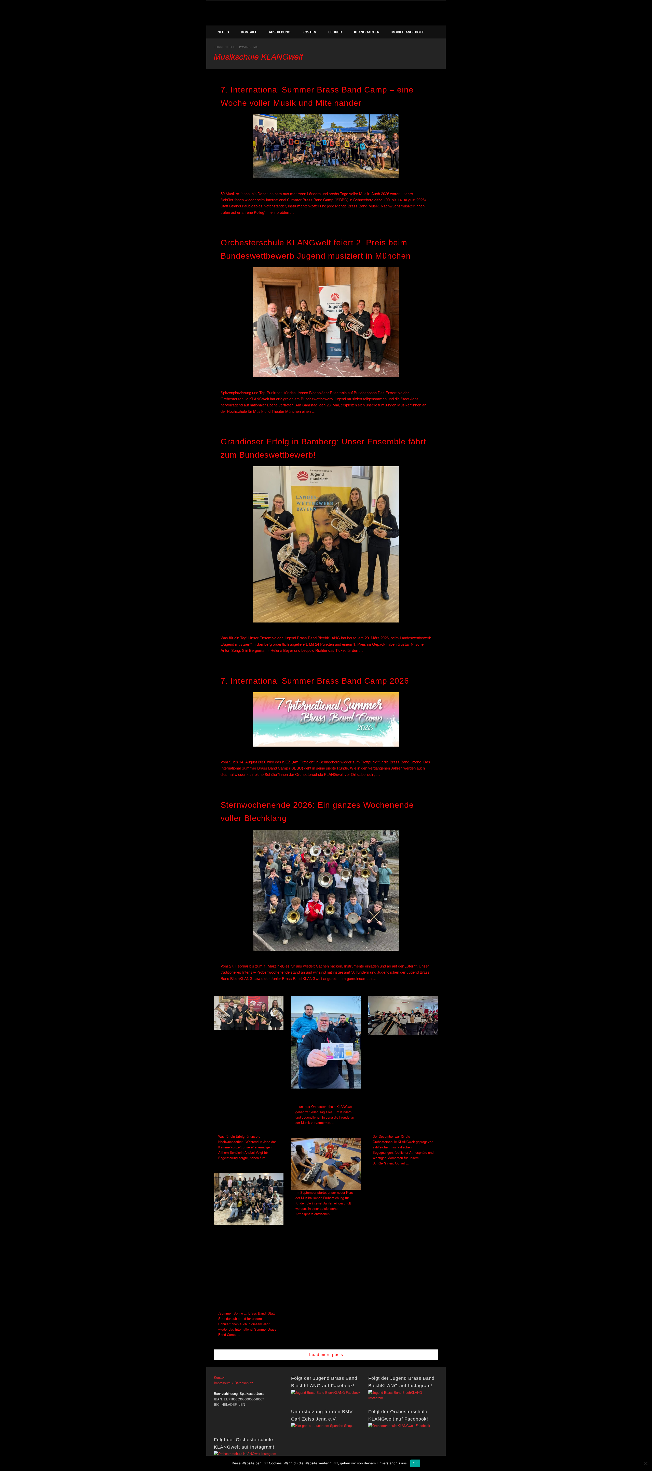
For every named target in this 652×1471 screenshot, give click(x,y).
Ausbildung (279, 32)
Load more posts (326, 1355)
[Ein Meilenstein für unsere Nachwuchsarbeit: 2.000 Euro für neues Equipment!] (326, 1042)
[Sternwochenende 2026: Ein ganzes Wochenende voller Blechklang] (326, 890)
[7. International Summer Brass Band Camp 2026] (326, 719)
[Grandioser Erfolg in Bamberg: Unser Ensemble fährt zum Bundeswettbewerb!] (326, 544)
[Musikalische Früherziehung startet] (326, 1164)
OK (415, 1463)
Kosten (309, 32)
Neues (223, 32)
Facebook (423, 20)
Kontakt (248, 32)
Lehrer (335, 32)
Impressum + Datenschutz (233, 1382)
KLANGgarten (366, 32)
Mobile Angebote (407, 32)
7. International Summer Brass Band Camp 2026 (315, 680)
